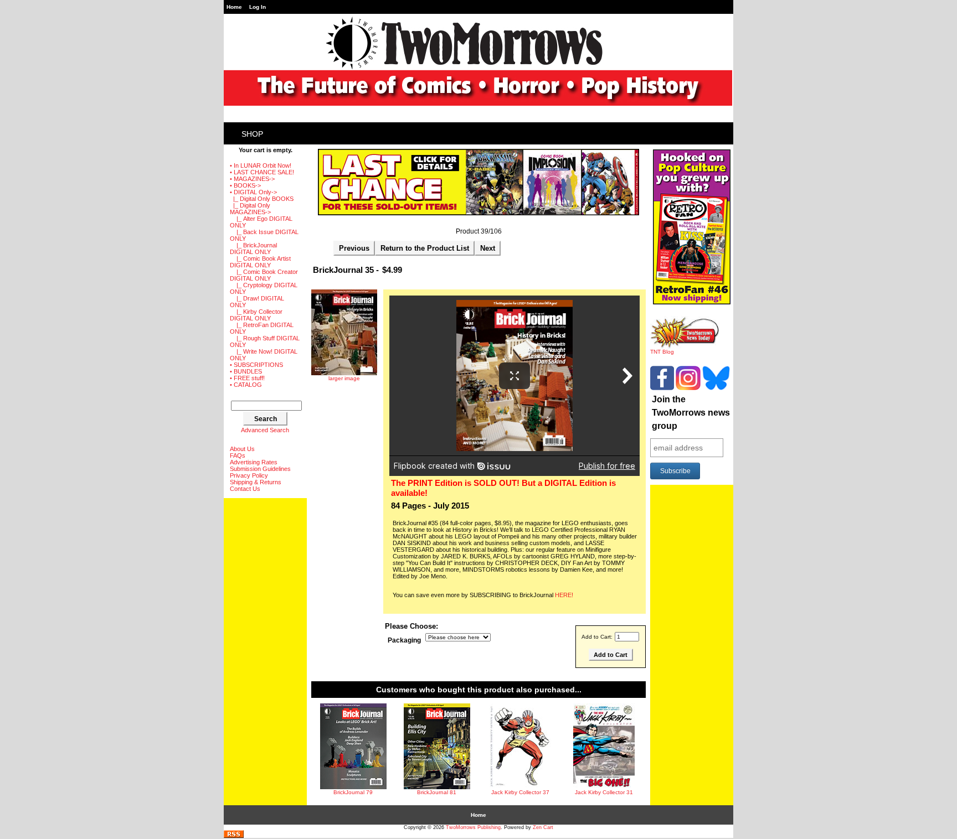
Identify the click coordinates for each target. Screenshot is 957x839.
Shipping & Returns (255, 482)
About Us (242, 449)
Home (234, 7)
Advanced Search (265, 430)
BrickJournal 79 (353, 792)
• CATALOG (246, 384)
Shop (252, 134)
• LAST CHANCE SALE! (262, 172)
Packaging (404, 640)
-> (253, 192)
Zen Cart (543, 827)
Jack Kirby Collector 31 (604, 792)
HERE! (564, 595)
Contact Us (245, 488)
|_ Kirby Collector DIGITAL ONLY (256, 315)
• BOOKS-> (245, 185)
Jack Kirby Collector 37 (520, 792)
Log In (257, 7)
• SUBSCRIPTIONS (256, 364)
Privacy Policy (249, 475)
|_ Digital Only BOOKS (262, 198)
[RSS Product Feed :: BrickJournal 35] (234, 836)
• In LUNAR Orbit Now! (260, 165)
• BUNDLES (246, 371)
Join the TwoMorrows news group (691, 413)
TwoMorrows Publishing (473, 827)
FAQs (237, 455)
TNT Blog (662, 352)
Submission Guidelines (260, 468)
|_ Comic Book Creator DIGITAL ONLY (264, 275)
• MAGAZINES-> (252, 178)
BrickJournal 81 (436, 792)
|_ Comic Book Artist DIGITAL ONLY (260, 261)
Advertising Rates (253, 462)
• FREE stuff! (247, 378)
